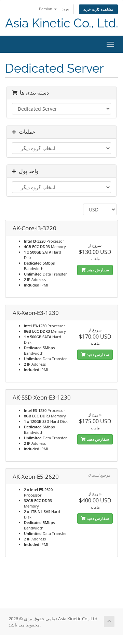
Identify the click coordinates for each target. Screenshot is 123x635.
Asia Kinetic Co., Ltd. (61, 23)
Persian (46, 8)
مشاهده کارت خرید (98, 9)
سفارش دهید (97, 270)
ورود (65, 8)
